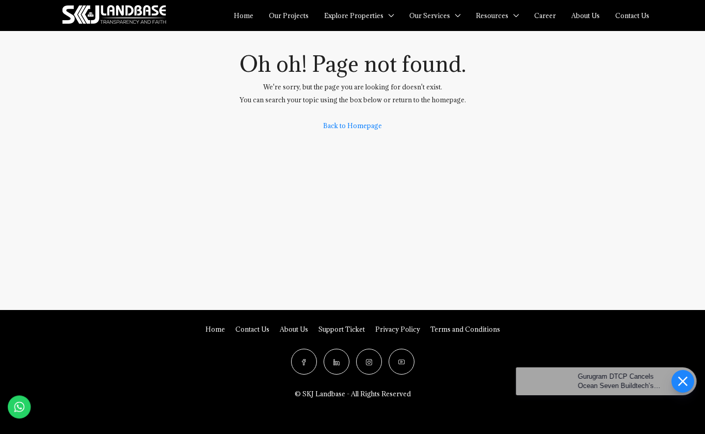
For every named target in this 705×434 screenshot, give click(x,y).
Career (545, 15)
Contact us (632, 15)
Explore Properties (353, 15)
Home (243, 15)
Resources (492, 15)
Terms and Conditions (465, 329)
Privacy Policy (397, 329)
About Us (585, 15)
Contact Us (252, 329)
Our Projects (289, 15)
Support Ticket (341, 329)
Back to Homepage (352, 125)
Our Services (429, 15)
